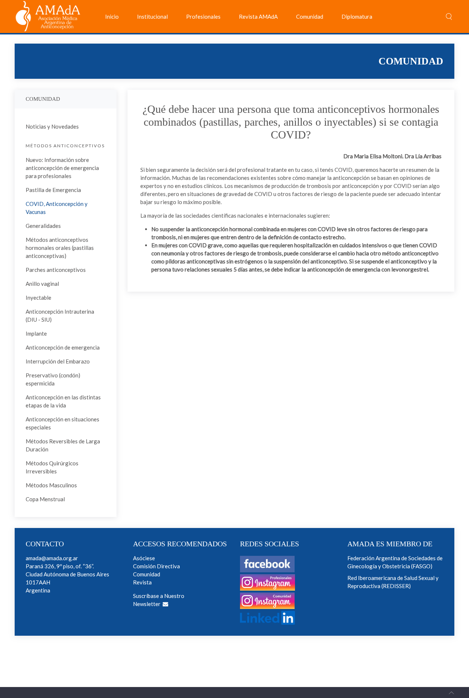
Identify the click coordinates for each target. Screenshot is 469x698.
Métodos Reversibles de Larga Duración (63, 445)
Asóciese (144, 558)
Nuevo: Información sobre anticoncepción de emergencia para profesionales (62, 167)
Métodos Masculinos (51, 485)
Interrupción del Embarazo (58, 361)
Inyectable (38, 297)
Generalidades (43, 225)
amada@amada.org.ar (52, 558)
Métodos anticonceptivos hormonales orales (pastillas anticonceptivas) (60, 247)
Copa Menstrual (45, 499)
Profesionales (203, 16)
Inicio (112, 16)
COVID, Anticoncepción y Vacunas (57, 207)
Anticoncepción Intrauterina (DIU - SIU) (60, 315)
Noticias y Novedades (52, 126)
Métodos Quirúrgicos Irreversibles (52, 467)
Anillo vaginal (42, 283)
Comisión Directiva (156, 566)
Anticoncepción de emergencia (63, 347)
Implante (36, 333)
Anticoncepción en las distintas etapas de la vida (63, 401)
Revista (142, 582)
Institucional (152, 16)
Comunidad (309, 16)
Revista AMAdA (258, 16)
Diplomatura (356, 16)
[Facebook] (267, 568)
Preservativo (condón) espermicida (53, 379)
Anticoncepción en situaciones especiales (62, 423)
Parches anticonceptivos (56, 269)
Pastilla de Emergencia (53, 189)
